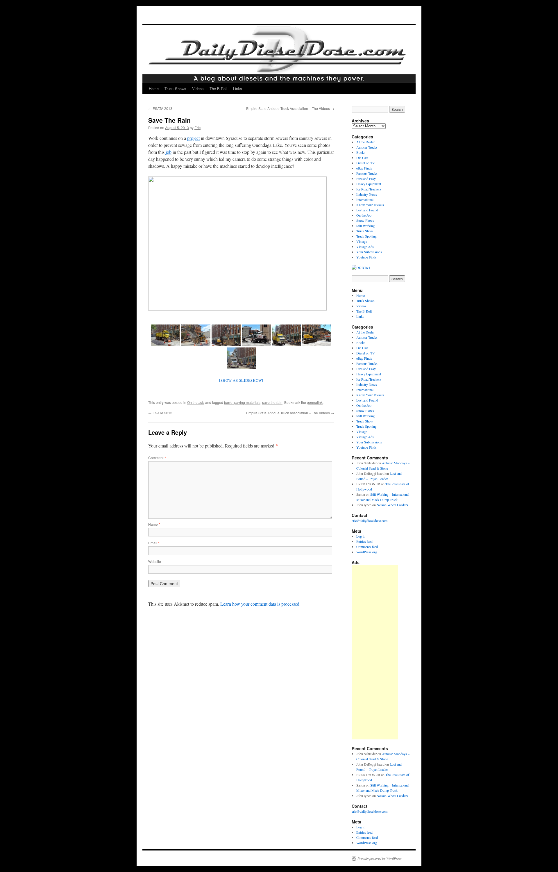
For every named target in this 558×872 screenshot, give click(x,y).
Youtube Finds (366, 257)
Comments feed (367, 546)
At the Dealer (365, 142)
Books (360, 152)
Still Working (365, 225)
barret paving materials (242, 402)
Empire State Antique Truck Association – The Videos (290, 108)
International (364, 199)
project (193, 138)
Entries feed (364, 541)
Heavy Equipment (368, 183)
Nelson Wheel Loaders (392, 504)
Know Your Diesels (370, 204)
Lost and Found (367, 210)
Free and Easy (366, 178)
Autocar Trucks (367, 147)
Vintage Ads (365, 246)
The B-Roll (218, 88)
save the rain (272, 402)
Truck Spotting (366, 236)
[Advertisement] (375, 652)
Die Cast (362, 157)
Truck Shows (175, 88)
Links (237, 88)
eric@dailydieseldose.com (369, 520)
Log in (360, 536)
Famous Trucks (367, 173)
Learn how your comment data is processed (259, 604)
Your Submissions (369, 251)
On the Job (195, 402)
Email (154, 542)
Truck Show (364, 231)
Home (154, 88)
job (168, 152)
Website (154, 561)
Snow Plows (365, 220)
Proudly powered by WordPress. (380, 858)
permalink (315, 402)
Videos (198, 88)
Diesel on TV (365, 163)
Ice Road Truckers (368, 189)
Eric (197, 127)
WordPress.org (366, 552)
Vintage (361, 241)
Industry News (366, 194)
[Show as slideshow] (241, 380)
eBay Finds (364, 168)
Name (154, 524)
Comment (157, 457)
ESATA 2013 (160, 108)
